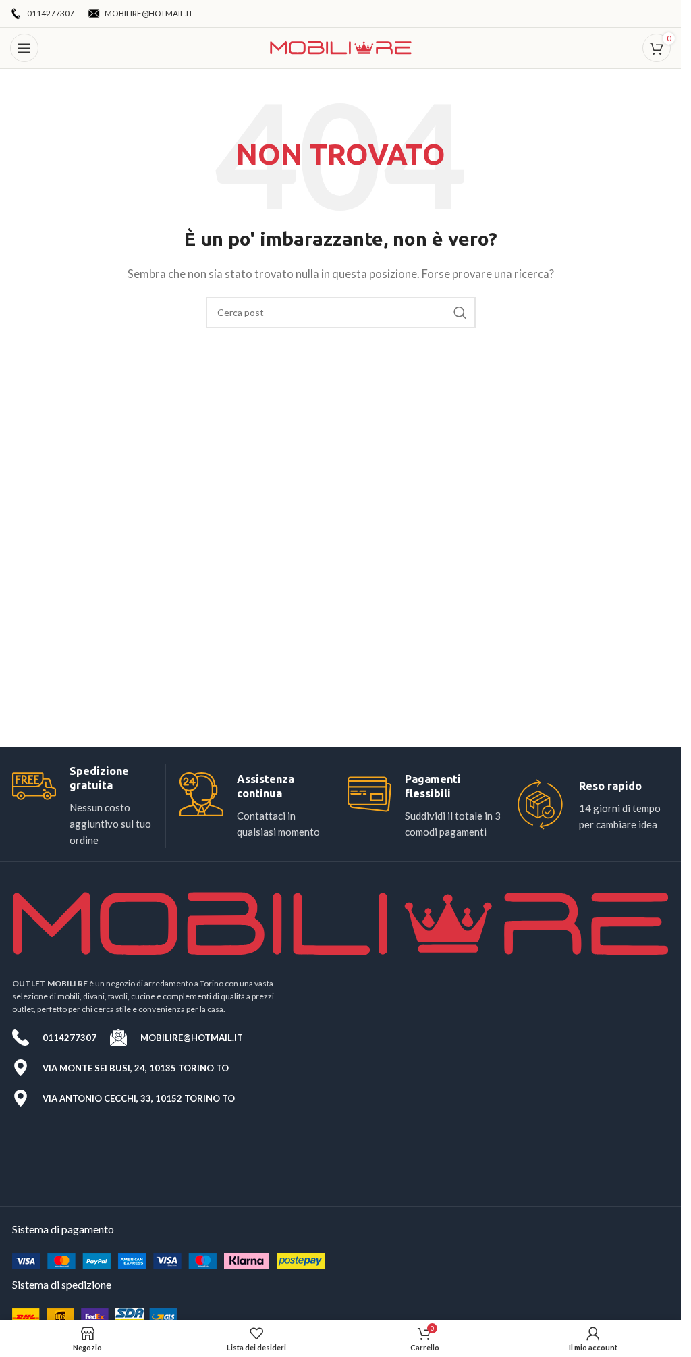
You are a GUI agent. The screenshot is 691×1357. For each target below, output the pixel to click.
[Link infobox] (89, 806)
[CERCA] (460, 312)
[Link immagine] (168, 1260)
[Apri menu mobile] (24, 47)
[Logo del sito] (341, 47)
